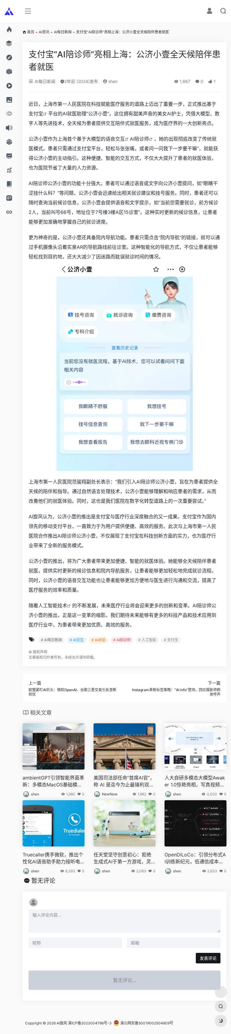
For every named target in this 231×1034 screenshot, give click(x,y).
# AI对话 (98, 640)
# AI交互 (77, 640)
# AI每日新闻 (51, 640)
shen (112, 81)
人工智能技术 (52, 605)
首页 (30, 32)
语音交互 (115, 139)
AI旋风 (62, 1023)
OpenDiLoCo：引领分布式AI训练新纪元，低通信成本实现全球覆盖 (195, 858)
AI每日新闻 (63, 32)
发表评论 (208, 958)
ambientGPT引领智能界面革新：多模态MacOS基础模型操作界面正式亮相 (53, 781)
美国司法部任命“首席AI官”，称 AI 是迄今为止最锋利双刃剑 (124, 781)
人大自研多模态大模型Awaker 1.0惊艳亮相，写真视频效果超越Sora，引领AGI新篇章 (195, 781)
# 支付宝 (171, 640)
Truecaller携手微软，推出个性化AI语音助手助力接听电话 (53, 858)
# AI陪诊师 (122, 640)
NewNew (110, 794)
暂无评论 (43, 880)
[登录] (209, 11)
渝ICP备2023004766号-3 (90, 1023)
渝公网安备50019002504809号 (146, 1023)
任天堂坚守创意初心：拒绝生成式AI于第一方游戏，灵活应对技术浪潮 (122, 858)
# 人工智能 (147, 640)
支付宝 (36, 114)
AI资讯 (44, 32)
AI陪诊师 (139, 139)
